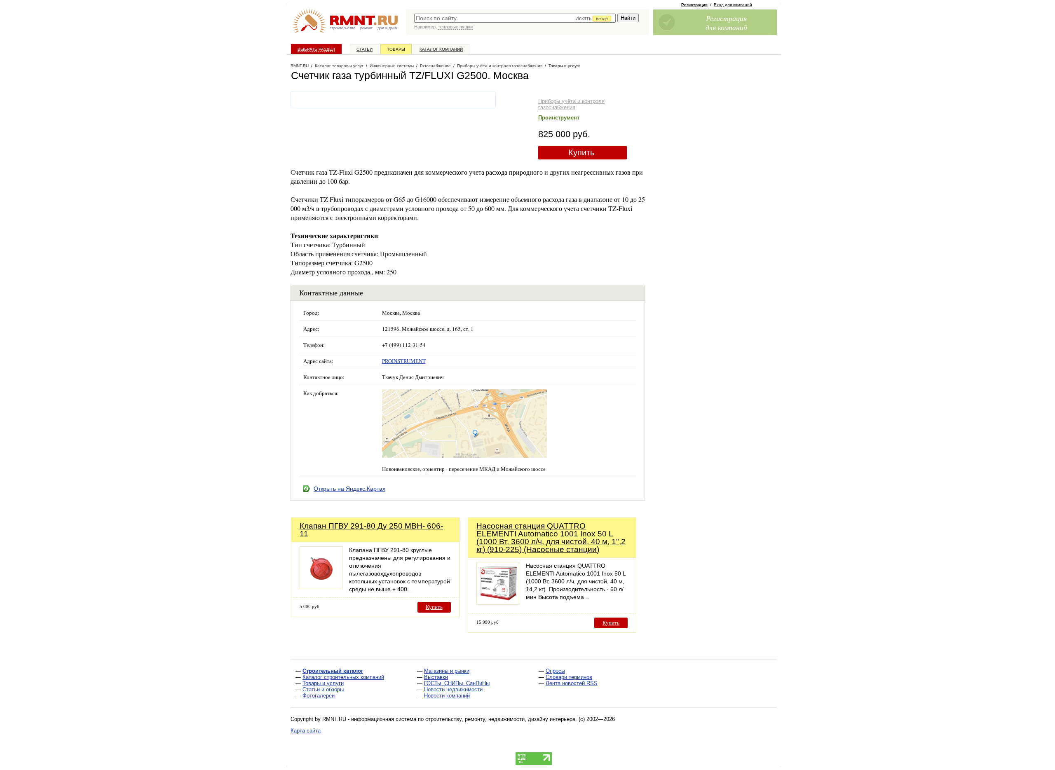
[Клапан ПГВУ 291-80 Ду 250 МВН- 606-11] (321, 587)
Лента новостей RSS (572, 683)
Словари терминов (569, 677)
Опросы (555, 671)
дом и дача (387, 28)
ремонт (366, 28)
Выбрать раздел (316, 49)
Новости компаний (447, 696)
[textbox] (515, 18)
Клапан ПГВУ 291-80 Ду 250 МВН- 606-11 (371, 530)
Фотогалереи (318, 696)
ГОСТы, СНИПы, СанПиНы (457, 683)
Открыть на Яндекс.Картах (349, 488)
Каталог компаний (441, 49)
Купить (581, 152)
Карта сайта (306, 731)
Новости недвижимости (453, 689)
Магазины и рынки (446, 671)
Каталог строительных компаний (343, 677)
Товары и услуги (323, 683)
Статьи (364, 49)
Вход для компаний (733, 4)
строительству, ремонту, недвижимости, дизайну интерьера (500, 719)
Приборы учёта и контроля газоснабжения (571, 104)
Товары (396, 49)
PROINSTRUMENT (404, 361)
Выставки (436, 677)
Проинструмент (558, 118)
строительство (342, 28)
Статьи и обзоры (323, 689)
